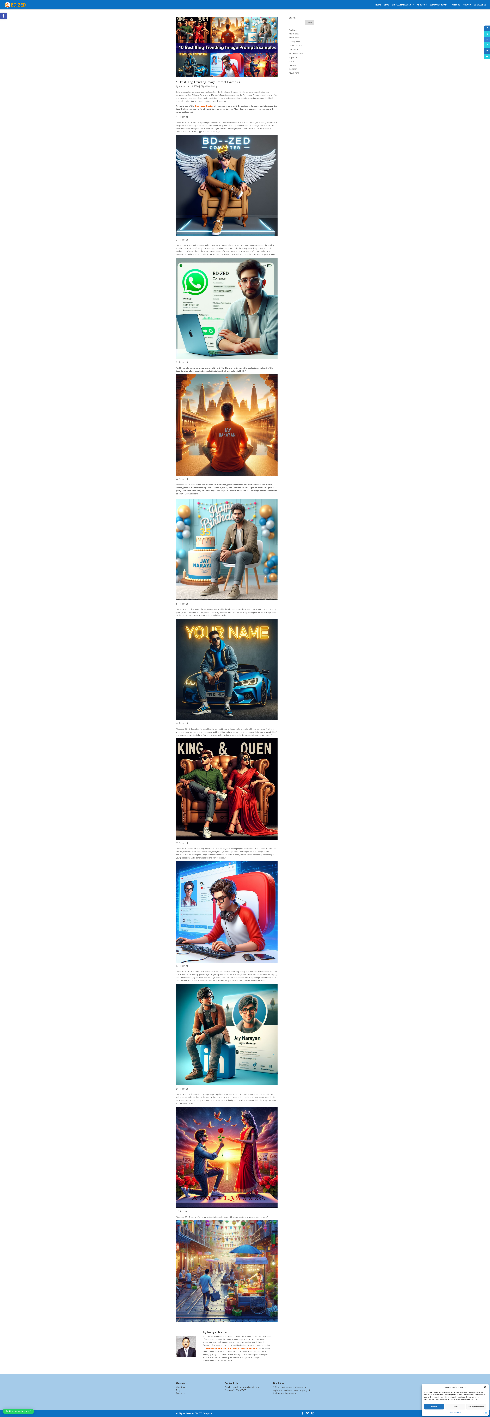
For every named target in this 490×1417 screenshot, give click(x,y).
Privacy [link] (450, 1412)
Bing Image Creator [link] (204, 106)
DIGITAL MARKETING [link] (402, 5)
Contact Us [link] (458, 1412)
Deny (455, 1406)
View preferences (476, 1406)
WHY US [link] (456, 5)
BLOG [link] (386, 5)
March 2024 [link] (294, 37)
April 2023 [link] (293, 69)
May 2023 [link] (293, 65)
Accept (434, 1406)
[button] (485, 1387)
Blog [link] (178, 1390)
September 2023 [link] (296, 53)
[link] (3, 16)
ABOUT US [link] (422, 5)
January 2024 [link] (294, 41)
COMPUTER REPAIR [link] (438, 5)
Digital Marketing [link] (209, 86)
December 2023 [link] (295, 45)
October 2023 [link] (294, 49)
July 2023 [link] (292, 61)
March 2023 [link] (294, 73)
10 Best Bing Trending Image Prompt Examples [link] (208, 82)
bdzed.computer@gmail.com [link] (245, 1387)
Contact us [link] (181, 1393)
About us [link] (180, 1387)
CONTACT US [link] (480, 5)
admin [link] (182, 86)
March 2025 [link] (294, 34)
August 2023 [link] (294, 57)
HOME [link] (378, 5)
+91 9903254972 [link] (240, 1390)
